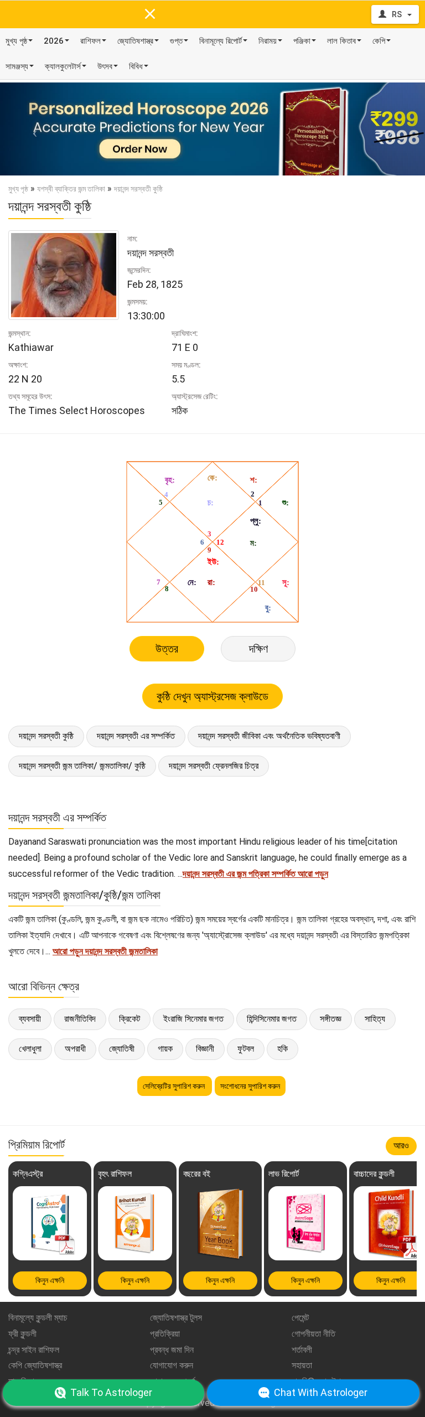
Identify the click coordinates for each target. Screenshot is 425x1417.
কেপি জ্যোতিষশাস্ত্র (35, 1365)
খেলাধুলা (30, 1048)
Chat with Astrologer (320, 1392)
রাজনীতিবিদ (80, 1018)
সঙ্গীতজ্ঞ (330, 1018)
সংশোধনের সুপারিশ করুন (250, 1086)
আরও (401, 1145)
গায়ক (165, 1048)
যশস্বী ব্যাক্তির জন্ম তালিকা (71, 188)
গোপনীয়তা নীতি (313, 1333)
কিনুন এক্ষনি (49, 1280)
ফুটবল (245, 1048)
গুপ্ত (176, 41)
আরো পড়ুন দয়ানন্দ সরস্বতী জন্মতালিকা (105, 951)
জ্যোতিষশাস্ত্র (135, 41)
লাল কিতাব (341, 41)
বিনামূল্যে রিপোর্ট (220, 41)
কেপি (378, 41)
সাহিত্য (375, 1018)
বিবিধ (136, 66)
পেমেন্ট (300, 1317)
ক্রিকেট (129, 1018)
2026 (54, 41)
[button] (32, 128)
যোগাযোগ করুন (171, 1365)
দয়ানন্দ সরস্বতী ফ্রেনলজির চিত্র (213, 766)
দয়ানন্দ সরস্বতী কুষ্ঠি (46, 736)
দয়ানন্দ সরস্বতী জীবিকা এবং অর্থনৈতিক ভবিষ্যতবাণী (269, 736)
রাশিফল (90, 41)
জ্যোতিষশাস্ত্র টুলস (176, 1317)
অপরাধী (75, 1048)
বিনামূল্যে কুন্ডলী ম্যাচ (38, 1317)
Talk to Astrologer (111, 1392)
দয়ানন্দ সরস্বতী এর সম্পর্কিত (136, 736)
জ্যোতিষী (121, 1048)
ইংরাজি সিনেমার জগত (193, 1018)
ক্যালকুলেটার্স (63, 66)
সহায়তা (302, 1365)
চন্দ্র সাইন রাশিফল (33, 1349)
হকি (282, 1048)
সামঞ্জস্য (17, 66)
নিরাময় (267, 41)
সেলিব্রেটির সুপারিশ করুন (174, 1086)
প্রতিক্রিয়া (165, 1333)
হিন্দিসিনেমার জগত (272, 1018)
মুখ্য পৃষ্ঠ (16, 41)
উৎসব (104, 66)
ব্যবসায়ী (30, 1018)
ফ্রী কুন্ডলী (22, 1333)
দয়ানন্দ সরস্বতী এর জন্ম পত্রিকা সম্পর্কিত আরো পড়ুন (255, 873)
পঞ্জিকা (301, 41)
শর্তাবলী (302, 1349)
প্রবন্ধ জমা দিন (172, 1349)
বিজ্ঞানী (205, 1048)
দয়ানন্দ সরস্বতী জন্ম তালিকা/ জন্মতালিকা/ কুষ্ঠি (82, 766)
